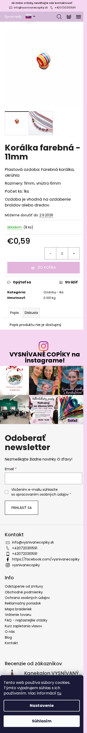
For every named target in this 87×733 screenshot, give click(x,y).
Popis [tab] (14, 312)
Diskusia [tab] (31, 312)
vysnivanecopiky (26, 565)
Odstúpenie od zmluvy (24, 586)
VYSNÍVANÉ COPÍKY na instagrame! (44, 357)
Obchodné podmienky (24, 592)
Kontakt (11, 643)
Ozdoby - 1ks (54, 292)
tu (59, 693)
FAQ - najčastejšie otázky (26, 620)
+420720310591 (65, 7)
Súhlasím (41, 721)
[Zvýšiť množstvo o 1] (74, 253)
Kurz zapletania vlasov (23, 626)
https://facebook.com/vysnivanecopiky (46, 559)
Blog (8, 637)
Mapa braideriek (18, 609)
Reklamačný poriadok (23, 603)
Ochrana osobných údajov (27, 597)
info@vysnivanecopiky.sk (31, 7)
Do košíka (47, 267)
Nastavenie (42, 705)
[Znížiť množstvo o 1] (50, 253)
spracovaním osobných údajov (42, 494)
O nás (10, 631)
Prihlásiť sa (21, 507)
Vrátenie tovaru (18, 614)
